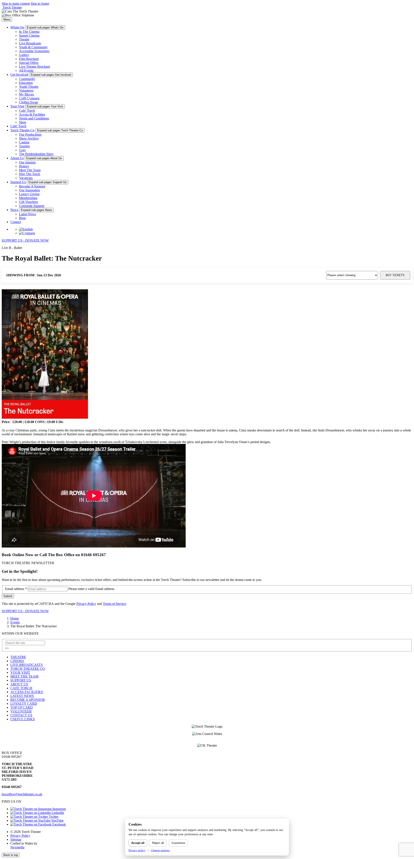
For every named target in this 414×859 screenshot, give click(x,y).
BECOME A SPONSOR (27, 700)
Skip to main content (16, 3)
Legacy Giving (29, 194)
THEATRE (18, 657)
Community (27, 79)
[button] (7, 648)
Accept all (137, 843)
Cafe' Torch (27, 110)
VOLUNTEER (21, 711)
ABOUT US (19, 684)
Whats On (17, 27)
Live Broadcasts (30, 43)
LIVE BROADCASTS (26, 665)
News (14, 210)
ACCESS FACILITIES (26, 692)
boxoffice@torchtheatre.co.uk (22, 794)
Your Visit (17, 106)
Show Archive (29, 138)
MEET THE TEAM (24, 676)
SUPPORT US (20, 680)
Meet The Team (30, 170)
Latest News (27, 214)
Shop (22, 122)
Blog (22, 218)
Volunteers (26, 90)
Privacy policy (137, 850)
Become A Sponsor (32, 186)
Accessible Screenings (34, 51)
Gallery (24, 55)
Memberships (28, 198)
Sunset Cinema (29, 35)
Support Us (18, 182)
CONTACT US (21, 715)
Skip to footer (40, 3)
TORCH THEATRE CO (27, 668)
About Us (17, 158)
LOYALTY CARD (23, 703)
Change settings (160, 850)
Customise (178, 843)
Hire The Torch (29, 174)
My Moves (26, 94)
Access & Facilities (32, 114)
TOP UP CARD (21, 707)
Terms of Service (114, 604)
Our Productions (30, 134)
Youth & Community (33, 47)
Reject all (158, 843)
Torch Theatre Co (22, 130)
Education (26, 83)
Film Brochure (29, 59)
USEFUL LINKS (22, 719)
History (24, 166)
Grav (22, 150)
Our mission (27, 162)
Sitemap (15, 839)
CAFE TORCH (21, 688)
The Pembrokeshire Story (36, 154)
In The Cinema (29, 31)
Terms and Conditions (34, 118)
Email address (16, 589)
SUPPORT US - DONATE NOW (25, 240)
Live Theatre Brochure (34, 66)
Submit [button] (7, 596)
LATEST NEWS (22, 696)
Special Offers (28, 63)
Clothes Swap (28, 102)
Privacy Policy (86, 604)
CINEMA (17, 661)
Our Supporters (29, 190)
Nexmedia (17, 847)
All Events (26, 70)
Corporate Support (31, 206)
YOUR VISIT (20, 672)
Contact (15, 222)
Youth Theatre (28, 86)
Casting (24, 142)
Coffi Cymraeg (29, 98)
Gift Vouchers (28, 202)
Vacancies (26, 178)
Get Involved (19, 74)
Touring (24, 146)
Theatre (24, 39)
